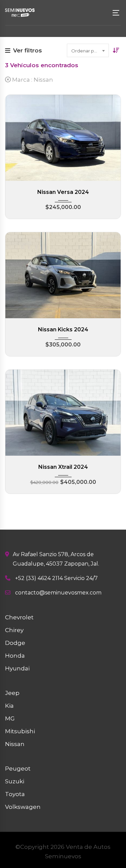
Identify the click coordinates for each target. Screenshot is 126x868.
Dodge (15, 642)
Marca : (32, 79)
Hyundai (17, 668)
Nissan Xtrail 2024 (63, 467)
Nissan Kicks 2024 (63, 329)
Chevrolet (19, 617)
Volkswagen (23, 806)
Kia (9, 705)
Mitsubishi (20, 731)
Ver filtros (27, 50)
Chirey (14, 630)
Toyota (15, 794)
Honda (15, 655)
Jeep (12, 693)
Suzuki (14, 781)
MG (10, 718)
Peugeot (18, 768)
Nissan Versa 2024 (63, 192)
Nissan (15, 744)
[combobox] (88, 50)
